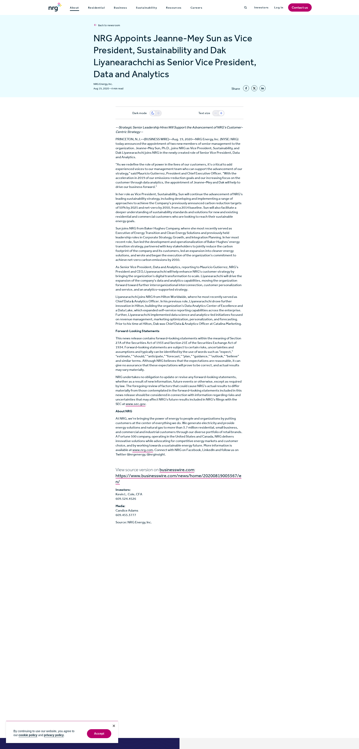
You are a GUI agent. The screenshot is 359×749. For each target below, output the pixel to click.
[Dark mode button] (152, 113)
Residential (96, 7)
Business (120, 7)
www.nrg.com (142, 450)
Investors (261, 7)
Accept (99, 733)
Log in (278, 7)
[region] (62, 732)
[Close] (114, 725)
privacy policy (54, 735)
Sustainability (146, 7)
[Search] (245, 7)
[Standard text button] (215, 113)
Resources (174, 7)
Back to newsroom (109, 25)
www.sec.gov (135, 404)
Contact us (300, 7)
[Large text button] (221, 113)
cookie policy (28, 735)
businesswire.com (176, 469)
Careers (196, 7)
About (74, 7)
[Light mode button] (158, 113)
